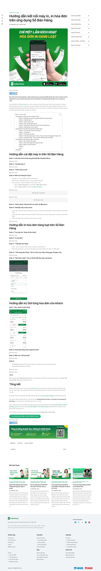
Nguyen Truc (22, 24)
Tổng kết (18, 149)
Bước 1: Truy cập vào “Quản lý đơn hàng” (30, 130)
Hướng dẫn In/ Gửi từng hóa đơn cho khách (27, 139)
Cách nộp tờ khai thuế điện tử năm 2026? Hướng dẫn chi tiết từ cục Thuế (61, 486)
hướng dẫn (12, 443)
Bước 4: (21, 146)
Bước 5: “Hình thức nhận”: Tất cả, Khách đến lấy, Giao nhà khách (36, 137)
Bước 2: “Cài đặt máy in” (25, 120)
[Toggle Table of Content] (59, 114)
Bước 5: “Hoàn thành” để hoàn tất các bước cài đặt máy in (34, 125)
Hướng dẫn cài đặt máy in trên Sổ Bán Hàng (27, 116)
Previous (13, 449)
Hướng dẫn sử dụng (14, 12)
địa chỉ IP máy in (38, 187)
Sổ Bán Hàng (22, 104)
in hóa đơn (19, 443)
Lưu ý (20, 148)
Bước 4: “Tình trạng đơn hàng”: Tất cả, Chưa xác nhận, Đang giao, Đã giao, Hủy (40, 135)
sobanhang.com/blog (47, 395)
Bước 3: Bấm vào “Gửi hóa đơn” (27, 144)
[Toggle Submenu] (88, 16)
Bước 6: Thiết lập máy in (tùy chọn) (28, 127)
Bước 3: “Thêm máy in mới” (26, 121)
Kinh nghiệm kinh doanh (17, 482)
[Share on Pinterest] (2, 21)
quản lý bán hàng (29, 443)
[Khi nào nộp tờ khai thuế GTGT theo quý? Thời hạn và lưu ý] (40, 473)
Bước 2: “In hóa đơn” (24, 132)
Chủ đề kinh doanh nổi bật (15, 481)
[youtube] (89, 522)
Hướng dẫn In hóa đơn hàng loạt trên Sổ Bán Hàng (29, 128)
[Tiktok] (82, 522)
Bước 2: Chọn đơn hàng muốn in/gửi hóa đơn (31, 142)
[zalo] (79, 522)
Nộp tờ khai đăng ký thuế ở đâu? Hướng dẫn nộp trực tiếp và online (18, 486)
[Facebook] (75, 522)
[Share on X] (2, 18)
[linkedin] (85, 522)
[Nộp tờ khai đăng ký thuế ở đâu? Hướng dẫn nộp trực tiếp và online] (18, 473)
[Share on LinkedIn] (2, 24)
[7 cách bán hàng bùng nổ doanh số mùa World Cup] (82, 473)
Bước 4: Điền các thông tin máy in (28, 123)
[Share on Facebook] (2, 15)
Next (64, 449)
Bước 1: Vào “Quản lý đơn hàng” (27, 141)
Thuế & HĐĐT (22, 482)
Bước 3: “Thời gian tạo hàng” (26, 134)
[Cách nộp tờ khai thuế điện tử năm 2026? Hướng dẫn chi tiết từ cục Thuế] (61, 473)
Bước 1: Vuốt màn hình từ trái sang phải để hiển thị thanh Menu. (36, 118)
